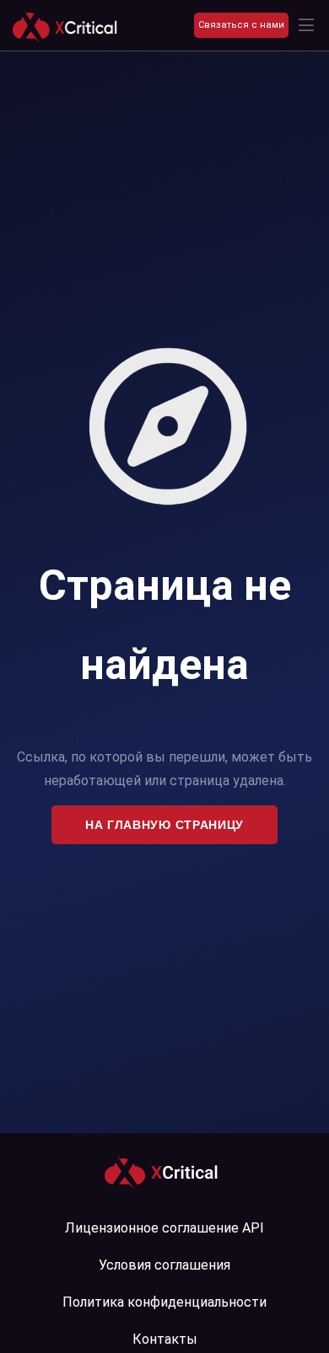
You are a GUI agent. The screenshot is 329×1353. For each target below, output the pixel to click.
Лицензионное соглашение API (164, 1228)
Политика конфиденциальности (164, 1302)
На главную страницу (164, 825)
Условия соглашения (164, 1265)
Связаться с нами (241, 24)
